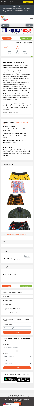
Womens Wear (26, 104)
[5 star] (25, 259)
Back (29, 25)
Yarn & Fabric (8, 300)
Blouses (12, 106)
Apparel (6, 296)
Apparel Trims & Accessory (12, 309)
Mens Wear (19, 104)
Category (5, 353)
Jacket (16, 106)
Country (5, 360)
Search (17, 332)
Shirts (21, 106)
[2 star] (19, 259)
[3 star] (21, 259)
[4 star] (23, 259)
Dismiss (27, 2)
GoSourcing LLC (13, 395)
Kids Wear (6, 106)
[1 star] (17, 259)
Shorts (25, 106)
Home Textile (8, 304)
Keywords (6, 344)
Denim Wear (24, 107)
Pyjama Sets (17, 107)
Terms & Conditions (22, 397)
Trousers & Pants (8, 107)
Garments (6, 109)
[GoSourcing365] (4, 18)
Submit (27, 256)
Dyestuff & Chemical (10, 313)
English (9, 404)
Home (6, 25)
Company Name (7, 325)
